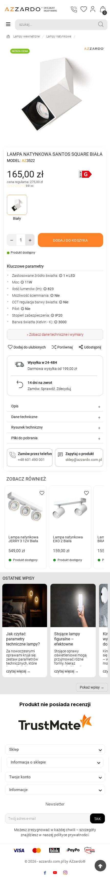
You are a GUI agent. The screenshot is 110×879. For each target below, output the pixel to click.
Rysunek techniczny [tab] (27, 427)
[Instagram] (65, 872)
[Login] (93, 9)
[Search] (100, 24)
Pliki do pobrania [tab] (24, 438)
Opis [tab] (14, 406)
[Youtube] (55, 872)
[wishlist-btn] (42, 492)
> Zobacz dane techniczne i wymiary (55, 334)
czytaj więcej (16, 671)
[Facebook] (45, 872)
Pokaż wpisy (90, 687)
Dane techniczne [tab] (24, 417)
